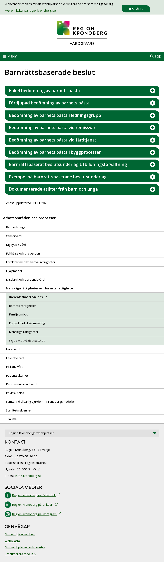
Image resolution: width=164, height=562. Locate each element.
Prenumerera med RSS (20, 554)
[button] (82, 56)
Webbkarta (12, 541)
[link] (82, 28)
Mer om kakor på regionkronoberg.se (30, 10)
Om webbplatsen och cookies (25, 547)
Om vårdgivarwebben (20, 534)
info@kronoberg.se (28, 476)
